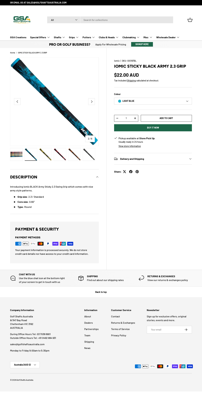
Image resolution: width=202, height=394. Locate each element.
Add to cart (166, 118)
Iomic (117, 60)
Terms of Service (120, 328)
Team (87, 335)
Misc (146, 37)
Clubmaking (129, 37)
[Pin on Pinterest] (137, 171)
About (87, 316)
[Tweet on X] (124, 171)
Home (12, 53)
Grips (72, 37)
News (87, 347)
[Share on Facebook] (131, 171)
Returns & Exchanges (123, 322)
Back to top (101, 292)
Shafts (57, 37)
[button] (190, 19)
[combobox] (110, 19)
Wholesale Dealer (166, 37)
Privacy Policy (118, 335)
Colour (117, 94)
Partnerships (91, 328)
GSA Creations (18, 37)
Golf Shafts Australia (25, 380)
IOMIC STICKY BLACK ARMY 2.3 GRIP (32, 53)
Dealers (88, 322)
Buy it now (153, 127)
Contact (115, 316)
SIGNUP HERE (142, 44)
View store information (130, 146)
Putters (87, 37)
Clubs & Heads (107, 37)
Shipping (131, 80)
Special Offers (38, 37)
